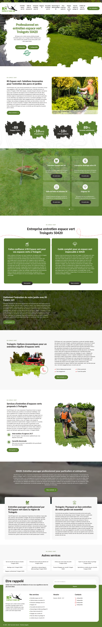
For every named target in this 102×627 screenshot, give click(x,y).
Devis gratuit (27, 283)
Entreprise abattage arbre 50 (35, 7)
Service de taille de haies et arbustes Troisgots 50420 (15, 562)
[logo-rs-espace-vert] (9, 8)
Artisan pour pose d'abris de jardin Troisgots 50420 (63, 562)
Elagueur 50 (42, 6)
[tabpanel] (55, 181)
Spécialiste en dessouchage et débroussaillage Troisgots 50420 (39, 568)
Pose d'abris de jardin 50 (63, 7)
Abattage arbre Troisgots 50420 (14, 567)
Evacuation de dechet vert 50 (48, 7)
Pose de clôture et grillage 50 (75, 7)
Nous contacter (13, 112)
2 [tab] (71, 209)
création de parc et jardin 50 (82, 7)
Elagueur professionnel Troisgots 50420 (14, 571)
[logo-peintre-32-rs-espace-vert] (14, 600)
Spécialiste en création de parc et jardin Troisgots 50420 (87, 568)
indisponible (21, 47)
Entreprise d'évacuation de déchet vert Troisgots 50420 (38, 562)
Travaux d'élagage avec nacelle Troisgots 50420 (63, 568)
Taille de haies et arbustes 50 (29, 7)
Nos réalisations (93, 8)
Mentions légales (24, 625)
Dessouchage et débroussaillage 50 (56, 7)
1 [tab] (69, 209)
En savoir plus (56, 176)
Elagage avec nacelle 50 (69, 8)
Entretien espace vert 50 (22, 7)
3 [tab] (72, 209)
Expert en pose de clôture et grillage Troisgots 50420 (87, 562)
